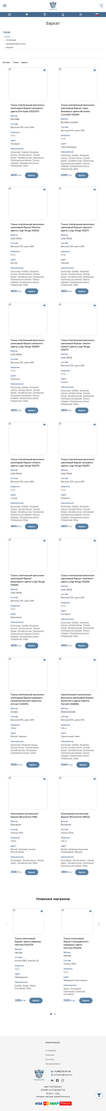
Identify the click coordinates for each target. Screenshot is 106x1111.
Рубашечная (16, 165)
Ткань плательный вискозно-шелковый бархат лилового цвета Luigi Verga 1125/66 (78, 578)
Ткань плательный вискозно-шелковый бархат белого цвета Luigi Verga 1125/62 (28, 227)
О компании (51, 1050)
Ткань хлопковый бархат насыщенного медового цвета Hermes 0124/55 (75, 943)
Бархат (8, 37)
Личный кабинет (53, 1064)
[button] (51, 1014)
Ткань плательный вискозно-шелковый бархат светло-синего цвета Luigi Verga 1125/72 (78, 345)
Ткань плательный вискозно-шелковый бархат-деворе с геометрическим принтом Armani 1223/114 (28, 699)
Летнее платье (25, 155)
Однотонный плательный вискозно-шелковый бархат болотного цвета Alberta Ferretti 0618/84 (77, 699)
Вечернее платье (29, 745)
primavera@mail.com (63, 1075)
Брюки (26, 985)
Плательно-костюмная (21, 160)
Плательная (38, 157)
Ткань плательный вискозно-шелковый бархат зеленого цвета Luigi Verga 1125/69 (28, 343)
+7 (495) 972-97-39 (62, 1071)
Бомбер (25, 152)
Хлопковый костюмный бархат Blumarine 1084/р (75, 815)
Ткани (6, 32)
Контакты (50, 1059)
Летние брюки (31, 747)
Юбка (25, 165)
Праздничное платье (29, 163)
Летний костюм (25, 157)
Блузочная (16, 152)
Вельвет (9, 47)
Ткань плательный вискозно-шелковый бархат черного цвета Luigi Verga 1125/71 (78, 227)
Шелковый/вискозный (15, 44)
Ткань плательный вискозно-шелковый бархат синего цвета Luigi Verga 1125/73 (28, 462)
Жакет (33, 985)
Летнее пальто (29, 860)
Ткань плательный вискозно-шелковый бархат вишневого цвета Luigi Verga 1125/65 (28, 580)
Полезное (50, 1055)
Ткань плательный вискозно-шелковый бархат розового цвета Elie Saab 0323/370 (28, 108)
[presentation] (7, 924)
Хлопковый (11, 40)
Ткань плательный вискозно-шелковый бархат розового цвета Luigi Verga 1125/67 (78, 462)
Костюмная (16, 860)
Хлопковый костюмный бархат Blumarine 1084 (24, 815)
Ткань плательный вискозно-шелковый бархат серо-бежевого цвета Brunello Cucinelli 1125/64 (78, 110)
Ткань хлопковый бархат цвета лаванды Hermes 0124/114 (28, 941)
